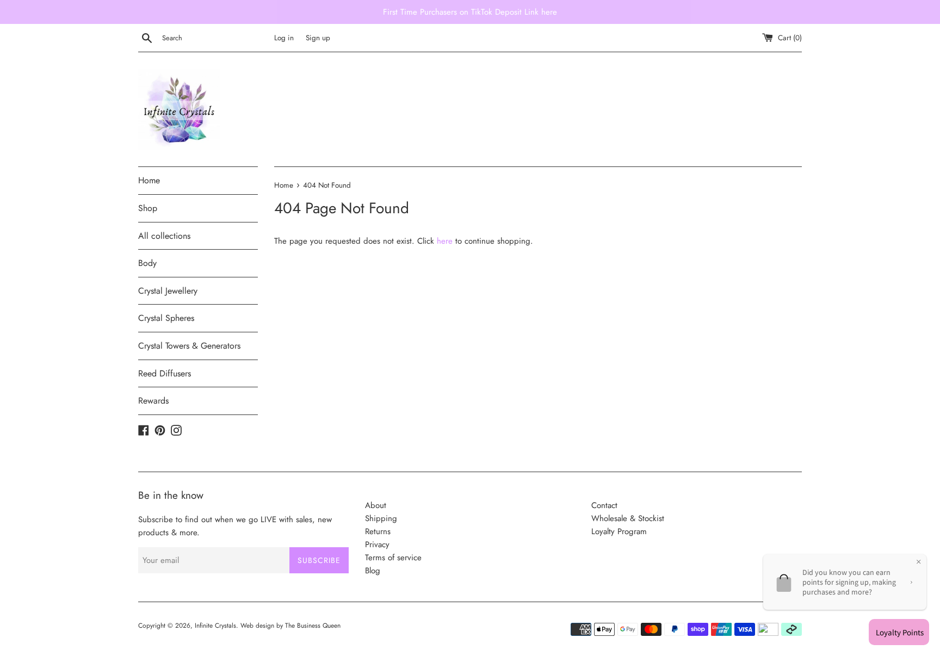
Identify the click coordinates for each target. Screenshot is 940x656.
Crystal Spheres (166, 318)
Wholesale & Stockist (627, 518)
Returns (378, 531)
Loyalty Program (619, 531)
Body (147, 263)
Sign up (318, 38)
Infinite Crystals (215, 625)
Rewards (153, 400)
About (375, 505)
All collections (164, 236)
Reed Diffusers (164, 373)
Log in (284, 38)
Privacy (377, 544)
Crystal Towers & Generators (189, 345)
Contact (604, 505)
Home (149, 180)
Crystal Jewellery (167, 290)
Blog (372, 571)
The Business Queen (313, 625)
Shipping (381, 518)
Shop (147, 208)
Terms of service (393, 558)
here (445, 241)
